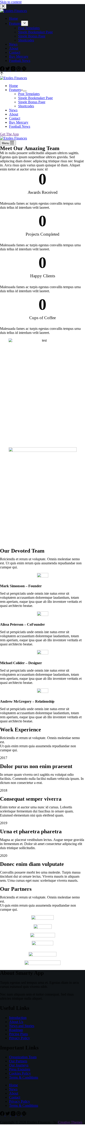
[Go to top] (1, 74)
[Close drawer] (3, 6)
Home (13, 18)
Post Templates (29, 28)
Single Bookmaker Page (35, 32)
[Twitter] (8, 70)
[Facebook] (2, 70)
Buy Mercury (18, 56)
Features (15, 23)
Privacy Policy (19, 1038)
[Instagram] (13, 70)
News (13, 44)
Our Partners (18, 1061)
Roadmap (16, 1030)
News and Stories (21, 1026)
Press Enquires (19, 1069)
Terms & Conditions (23, 1077)
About (13, 48)
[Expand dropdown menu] (24, 23)
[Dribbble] (19, 70)
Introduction (18, 1018)
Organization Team (22, 1057)
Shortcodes (26, 40)
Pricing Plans (18, 1034)
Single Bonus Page (31, 36)
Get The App (9, 134)
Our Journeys (18, 1065)
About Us (16, 1022)
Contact (14, 52)
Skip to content (11, 2)
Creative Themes (70, 1122)
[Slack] (24, 70)
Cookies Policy (20, 1073)
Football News (19, 60)
